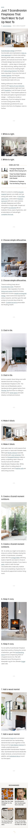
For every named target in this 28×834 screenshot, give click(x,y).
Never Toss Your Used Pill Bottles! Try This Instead (7, 803)
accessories (12, 208)
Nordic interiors (12, 453)
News (2, 7)
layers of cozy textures (16, 86)
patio (3, 564)
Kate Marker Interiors (17, 745)
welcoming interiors (10, 71)
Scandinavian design (8, 51)
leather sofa (19, 468)
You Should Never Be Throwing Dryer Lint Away (7, 823)
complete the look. (7, 214)
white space (14, 393)
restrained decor (14, 756)
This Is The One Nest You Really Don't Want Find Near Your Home (20, 823)
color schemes (16, 455)
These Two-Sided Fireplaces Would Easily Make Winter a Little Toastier (18, 176)
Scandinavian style (7, 287)
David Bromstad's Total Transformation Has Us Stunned (20, 803)
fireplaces (7, 90)
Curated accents (11, 302)
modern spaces (6, 75)
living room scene (7, 291)
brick (12, 738)
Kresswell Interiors (13, 457)
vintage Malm (15, 557)
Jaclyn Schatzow (7, 26)
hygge (23, 661)
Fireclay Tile (5, 390)
